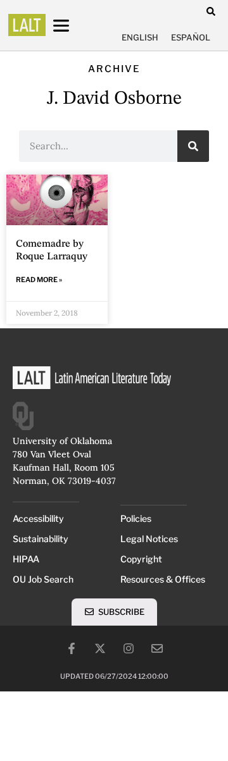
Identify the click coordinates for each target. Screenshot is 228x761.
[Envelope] (157, 648)
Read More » (39, 279)
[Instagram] (128, 648)
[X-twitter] (100, 648)
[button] (211, 11)
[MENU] (72, 25)
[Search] (193, 146)
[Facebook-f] (71, 648)
